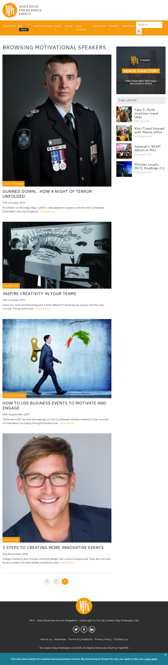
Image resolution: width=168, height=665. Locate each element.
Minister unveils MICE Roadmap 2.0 (149, 166)
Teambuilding (14, 395)
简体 (20, 26)
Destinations (43, 26)
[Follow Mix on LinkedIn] (92, 629)
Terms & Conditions (80, 639)
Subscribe (128, 26)
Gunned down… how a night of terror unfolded (47, 194)
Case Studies (81, 27)
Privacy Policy (103, 639)
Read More (47, 211)
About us (46, 639)
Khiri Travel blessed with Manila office (149, 130)
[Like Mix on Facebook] (84, 629)
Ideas (57, 26)
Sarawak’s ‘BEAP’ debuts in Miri (147, 148)
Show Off (99, 26)
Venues (113, 26)
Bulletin (9, 26)
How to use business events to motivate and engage (54, 405)
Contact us (120, 639)
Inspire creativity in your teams (39, 293)
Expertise (11, 286)
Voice (68, 26)
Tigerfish (123, 647)
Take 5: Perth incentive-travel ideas (146, 113)
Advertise (60, 639)
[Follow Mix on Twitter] (76, 629)
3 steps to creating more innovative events (53, 547)
